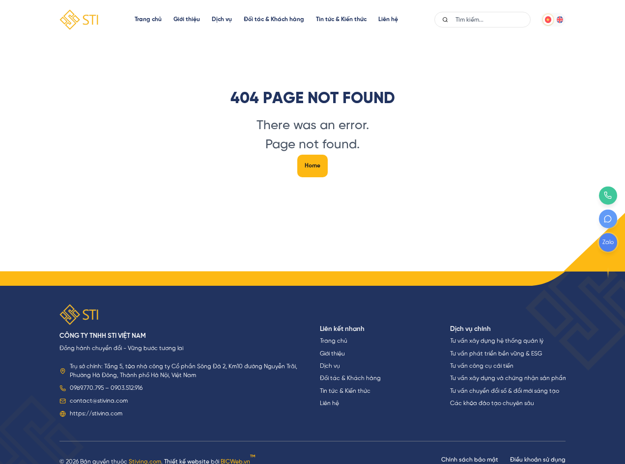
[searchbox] (492, 20)
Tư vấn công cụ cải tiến (481, 366)
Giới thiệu (186, 20)
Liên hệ (388, 20)
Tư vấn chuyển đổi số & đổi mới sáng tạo (504, 391)
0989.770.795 (87, 388)
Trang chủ (148, 20)
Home (312, 166)
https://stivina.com (96, 413)
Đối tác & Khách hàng (274, 20)
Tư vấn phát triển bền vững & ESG (496, 354)
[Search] (445, 20)
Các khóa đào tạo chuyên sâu (492, 403)
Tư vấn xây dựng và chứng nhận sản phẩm (508, 378)
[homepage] (78, 19)
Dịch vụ (222, 20)
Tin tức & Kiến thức (341, 20)
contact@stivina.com (99, 401)
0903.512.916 (126, 388)
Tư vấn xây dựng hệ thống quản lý (496, 341)
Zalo (608, 242)
